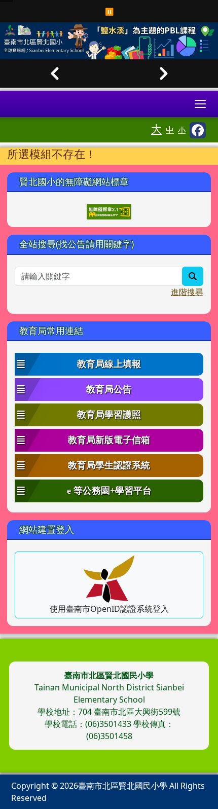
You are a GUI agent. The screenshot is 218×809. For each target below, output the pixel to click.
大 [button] (156, 129)
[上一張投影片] (54, 73)
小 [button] (182, 130)
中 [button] (170, 129)
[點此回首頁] (109, 40)
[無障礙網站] (109, 210)
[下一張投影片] (163, 73)
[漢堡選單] (200, 104)
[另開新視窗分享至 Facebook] (198, 130)
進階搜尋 (187, 292)
